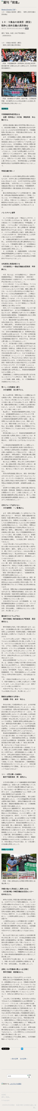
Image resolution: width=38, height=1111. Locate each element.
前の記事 (15, 1059)
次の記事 (23, 1059)
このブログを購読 (15, 1084)
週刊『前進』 (5, 1097)
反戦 (27, 28)
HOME (3, 1094)
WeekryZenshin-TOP (8, 9)
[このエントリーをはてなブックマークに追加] (22, 1049)
